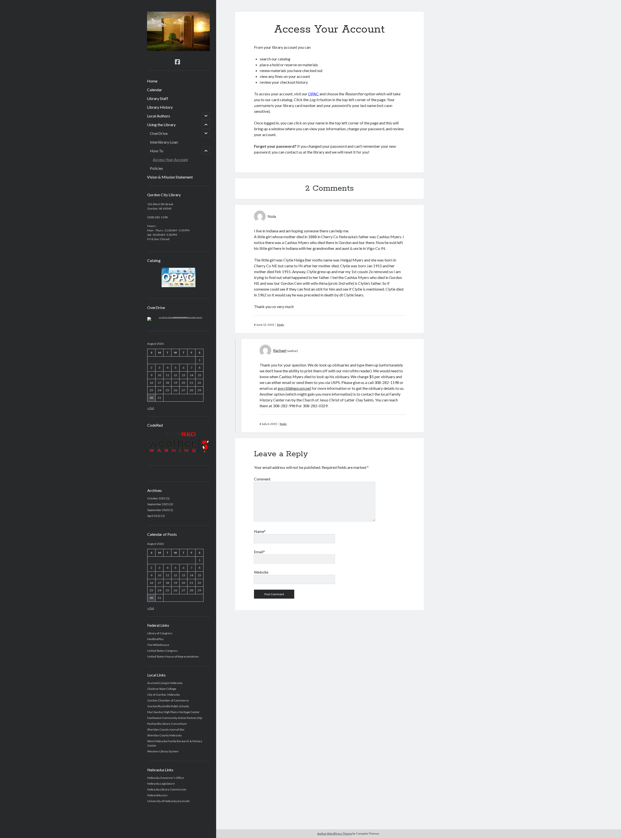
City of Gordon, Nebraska (163, 694)
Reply (280, 324)
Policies (156, 168)
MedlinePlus (155, 639)
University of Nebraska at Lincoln (168, 801)
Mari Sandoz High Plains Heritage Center (173, 712)
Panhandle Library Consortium (167, 723)
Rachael (279, 350)
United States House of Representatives (173, 656)
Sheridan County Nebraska (164, 735)
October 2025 (156, 498)
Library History (160, 107)
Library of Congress (159, 633)
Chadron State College (161, 689)
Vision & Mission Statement (170, 177)
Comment (262, 479)
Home (152, 81)
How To (156, 150)
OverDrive (159, 133)
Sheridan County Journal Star (166, 729)
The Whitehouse (158, 645)
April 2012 (154, 516)
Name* (260, 531)
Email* (259, 551)
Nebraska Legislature (161, 783)
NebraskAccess (157, 795)
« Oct (150, 408)
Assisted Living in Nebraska (164, 683)
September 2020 (158, 510)
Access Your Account (170, 159)
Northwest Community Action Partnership (174, 718)
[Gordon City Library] (178, 49)
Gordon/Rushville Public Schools (168, 706)
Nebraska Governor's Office (165, 778)
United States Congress (162, 650)
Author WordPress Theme (334, 833)
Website (261, 572)
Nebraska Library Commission (166, 789)
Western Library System (163, 751)
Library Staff (157, 98)
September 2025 (158, 504)
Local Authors (158, 116)
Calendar (154, 89)
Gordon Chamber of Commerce (168, 700)
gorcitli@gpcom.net (294, 388)
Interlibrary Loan (164, 142)
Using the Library (161, 124)
